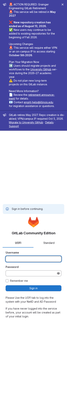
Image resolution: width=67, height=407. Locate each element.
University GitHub (40, 69)
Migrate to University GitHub (26, 122)
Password (12, 266)
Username (12, 252)
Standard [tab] (49, 242)
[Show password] (58, 273)
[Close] (62, 4)
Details (49, 122)
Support (14, 126)
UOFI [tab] (18, 242)
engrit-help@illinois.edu (38, 102)
